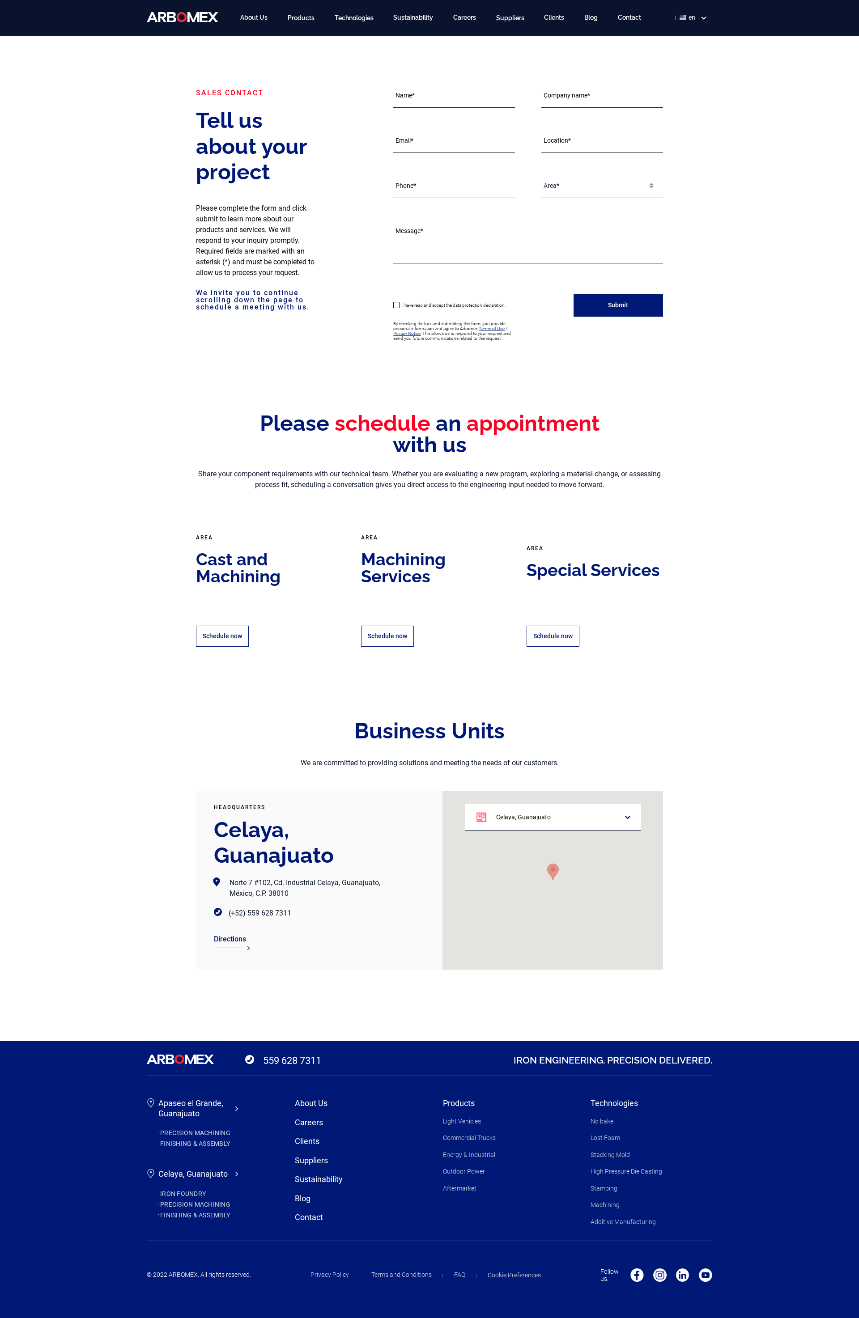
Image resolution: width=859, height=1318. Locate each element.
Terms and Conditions (401, 1274)
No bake (602, 1121)
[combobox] (544, 185)
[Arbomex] (182, 17)
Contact (629, 17)
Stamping (604, 1188)
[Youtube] (705, 1275)
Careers (464, 17)
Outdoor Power (464, 1171)
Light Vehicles (462, 1121)
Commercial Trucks (469, 1137)
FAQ (459, 1274)
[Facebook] (637, 1275)
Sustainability (413, 17)
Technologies (614, 1103)
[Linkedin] (682, 1275)
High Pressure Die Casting (626, 1171)
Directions (230, 939)
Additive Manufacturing (623, 1221)
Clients (554, 17)
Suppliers (311, 1160)
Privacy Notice (407, 333)
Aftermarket (459, 1188)
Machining (605, 1204)
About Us (254, 17)
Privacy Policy (329, 1274)
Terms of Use (492, 328)
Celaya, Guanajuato (193, 1173)
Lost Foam (605, 1137)
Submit (618, 305)
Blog (591, 17)
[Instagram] (660, 1275)
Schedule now (222, 636)
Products (459, 1103)
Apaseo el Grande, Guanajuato (190, 1108)
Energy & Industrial (469, 1154)
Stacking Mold (610, 1154)
